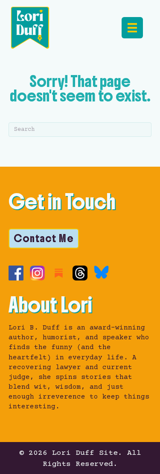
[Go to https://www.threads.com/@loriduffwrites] (80, 273)
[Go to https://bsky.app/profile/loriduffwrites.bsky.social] (101, 272)
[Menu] (132, 27)
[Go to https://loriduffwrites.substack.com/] (58, 273)
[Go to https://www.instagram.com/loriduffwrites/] (37, 273)
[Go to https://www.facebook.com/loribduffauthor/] (16, 273)
